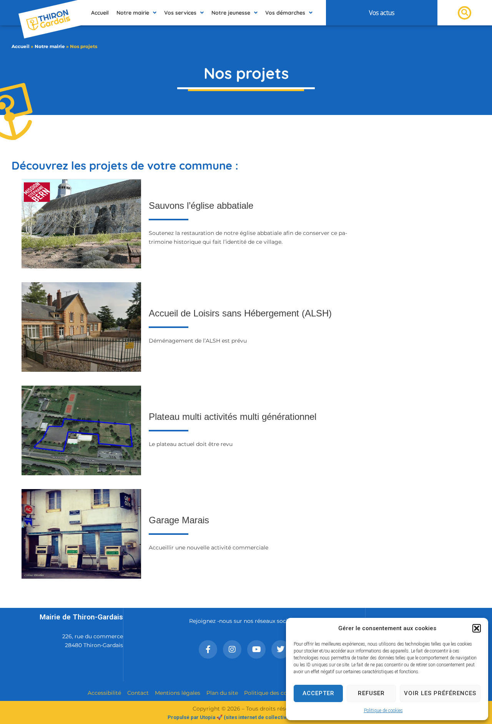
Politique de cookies (383, 710)
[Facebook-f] (208, 649)
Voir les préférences (440, 693)
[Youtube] (256, 649)
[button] (476, 628)
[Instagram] (232, 649)
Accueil (21, 46)
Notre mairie (50, 46)
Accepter (318, 693)
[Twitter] (280, 649)
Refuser (371, 693)
